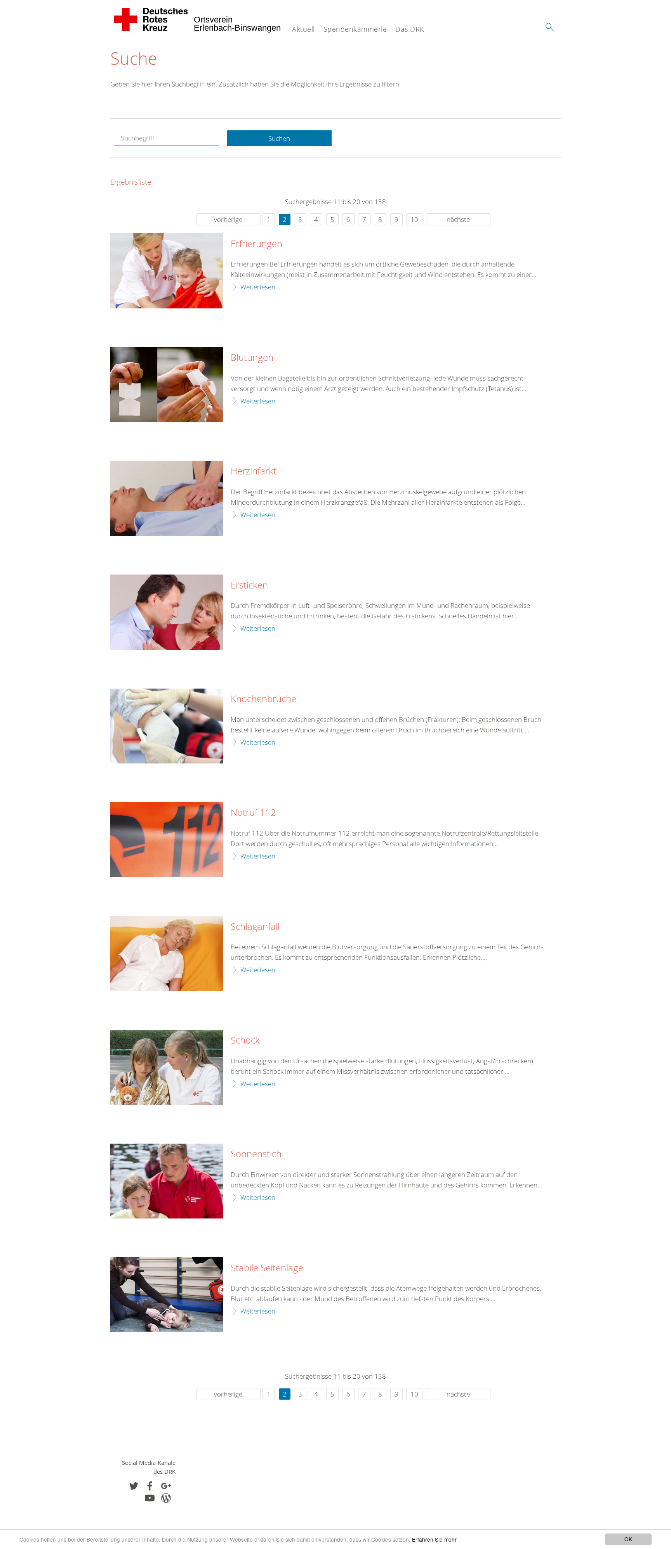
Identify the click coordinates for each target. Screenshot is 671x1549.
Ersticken (249, 585)
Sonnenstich (256, 1154)
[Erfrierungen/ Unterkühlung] (166, 270)
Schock (245, 1040)
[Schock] (166, 1067)
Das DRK (409, 29)
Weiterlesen (257, 286)
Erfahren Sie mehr (434, 1539)
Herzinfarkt (253, 471)
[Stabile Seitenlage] (166, 1294)
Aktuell (303, 29)
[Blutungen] (166, 384)
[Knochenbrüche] (166, 726)
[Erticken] (166, 612)
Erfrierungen (256, 244)
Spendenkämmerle (355, 29)
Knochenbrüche (263, 699)
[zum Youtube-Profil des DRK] (150, 1498)
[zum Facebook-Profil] (134, 1486)
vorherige (228, 219)
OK (628, 1539)
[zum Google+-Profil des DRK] (166, 1486)
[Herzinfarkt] (166, 498)
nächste (458, 219)
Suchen (279, 138)
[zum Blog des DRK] (166, 1498)
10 (414, 219)
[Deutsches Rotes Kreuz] (151, 19)
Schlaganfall (255, 927)
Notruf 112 (253, 813)
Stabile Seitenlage (267, 1268)
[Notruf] (166, 839)
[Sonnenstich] (166, 1181)
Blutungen (252, 357)
